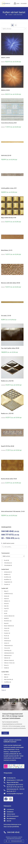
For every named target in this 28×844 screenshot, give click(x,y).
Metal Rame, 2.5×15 (6, 250)
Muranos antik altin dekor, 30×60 (10, 283)
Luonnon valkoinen (9, 616)
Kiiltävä (6, 674)
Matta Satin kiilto (8, 679)
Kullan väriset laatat (18, 14)
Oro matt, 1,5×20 (6, 315)
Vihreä (6, 665)
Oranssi (6, 628)
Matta (6, 677)
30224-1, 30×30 (5, 57)
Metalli (6, 618)
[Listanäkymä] (15, 25)
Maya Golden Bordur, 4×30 (8, 217)
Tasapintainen (8, 582)
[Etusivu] (6, 14)
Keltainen (7, 601)
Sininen (6, 643)
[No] (26, 839)
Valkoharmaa (7, 655)
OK (6, 841)
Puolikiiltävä (7, 682)
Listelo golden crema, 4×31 (9, 188)
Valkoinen (7, 658)
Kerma (6, 603)
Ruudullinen (7, 579)
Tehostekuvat (8, 562)
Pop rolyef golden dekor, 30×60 (10, 348)
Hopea (6, 598)
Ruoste (6, 635)
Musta (6, 623)
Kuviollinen (7, 577)
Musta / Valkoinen (9, 625)
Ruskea (6, 638)
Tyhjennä (3, 690)
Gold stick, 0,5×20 (6, 155)
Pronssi (6, 630)
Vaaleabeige (7, 650)
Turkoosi (7, 648)
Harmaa (6, 596)
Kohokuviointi (8, 572)
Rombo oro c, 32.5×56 (7, 413)
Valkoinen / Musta (9, 660)
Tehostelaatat (8, 565)
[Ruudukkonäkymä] (12, 25)
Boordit (6, 560)
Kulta (6, 606)
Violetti (6, 667)
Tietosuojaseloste (16, 841)
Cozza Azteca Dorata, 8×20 (8, 123)
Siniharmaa (7, 640)
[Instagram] (10, 799)
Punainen (7, 633)
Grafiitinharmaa (8, 593)
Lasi (5, 611)
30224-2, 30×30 (5, 90)
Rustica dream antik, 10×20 (9, 479)
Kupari (6, 608)
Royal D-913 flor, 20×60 (7, 446)
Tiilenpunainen (8, 645)
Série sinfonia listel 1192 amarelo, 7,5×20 (12, 511)
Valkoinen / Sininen (9, 663)
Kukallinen (7, 574)
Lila (5, 613)
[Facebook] (6, 799)
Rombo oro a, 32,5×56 (7, 381)
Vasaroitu (7, 584)
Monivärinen (7, 620)
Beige (6, 591)
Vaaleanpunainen (9, 653)
